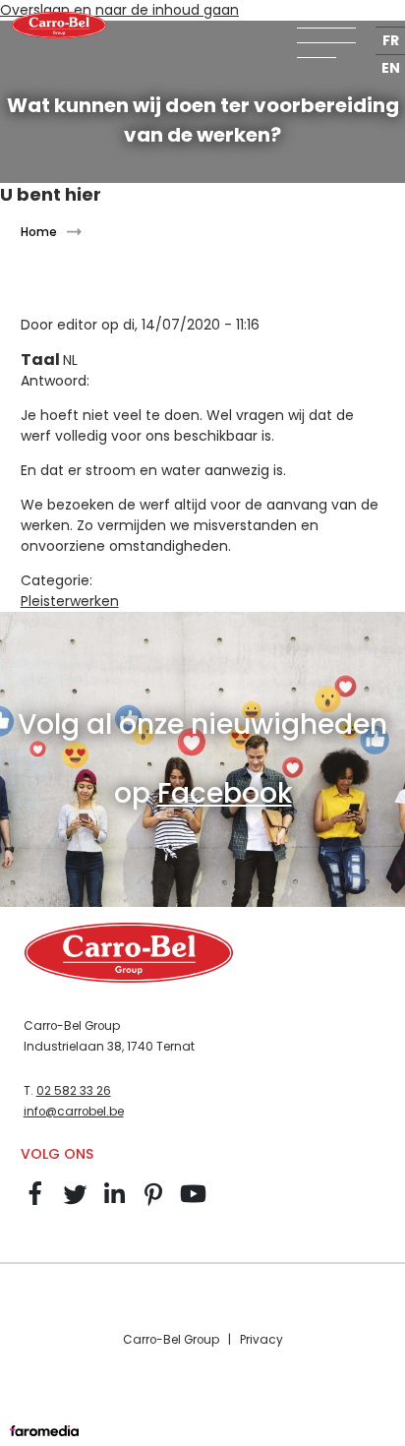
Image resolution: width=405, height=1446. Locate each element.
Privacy (261, 1340)
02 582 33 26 (73, 1091)
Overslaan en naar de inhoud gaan (119, 10)
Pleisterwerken (70, 601)
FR (390, 40)
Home (39, 231)
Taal (42, 359)
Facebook (224, 793)
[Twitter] (74, 1203)
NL (390, 13)
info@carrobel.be (74, 1111)
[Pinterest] (153, 1203)
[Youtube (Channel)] (192, 1203)
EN (390, 68)
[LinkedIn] (114, 1203)
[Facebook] (35, 1203)
